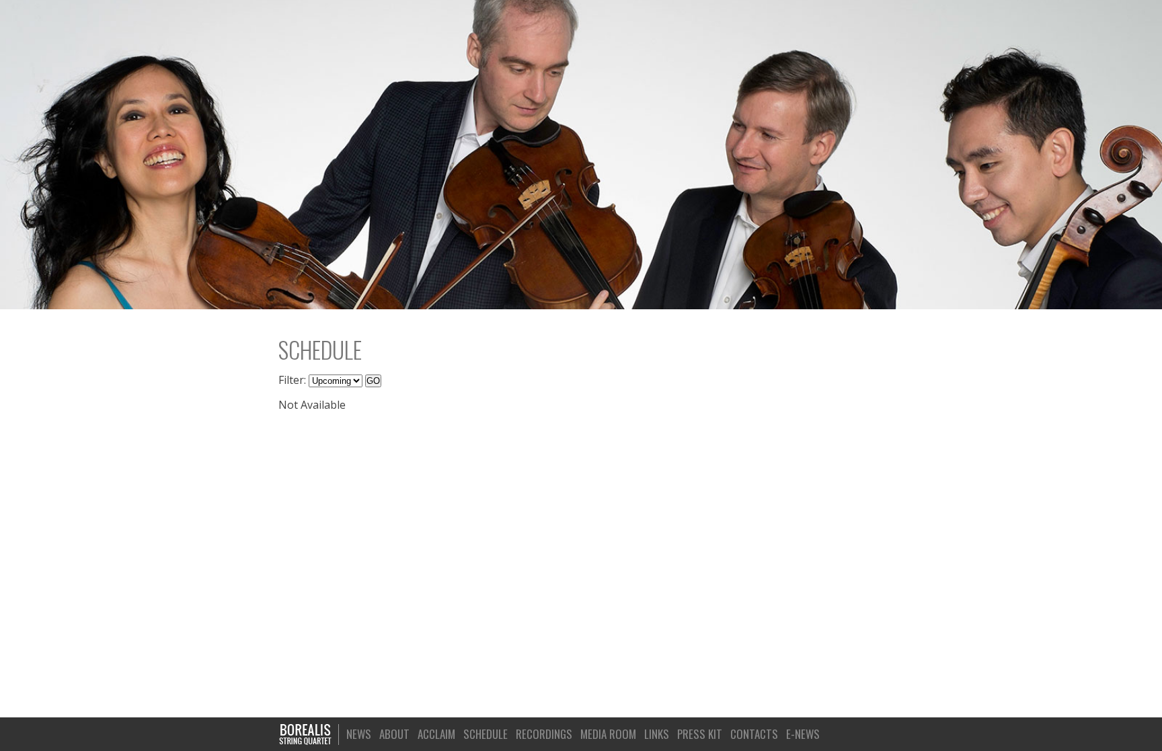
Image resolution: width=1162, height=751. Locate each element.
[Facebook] (852, 733)
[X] (871, 733)
